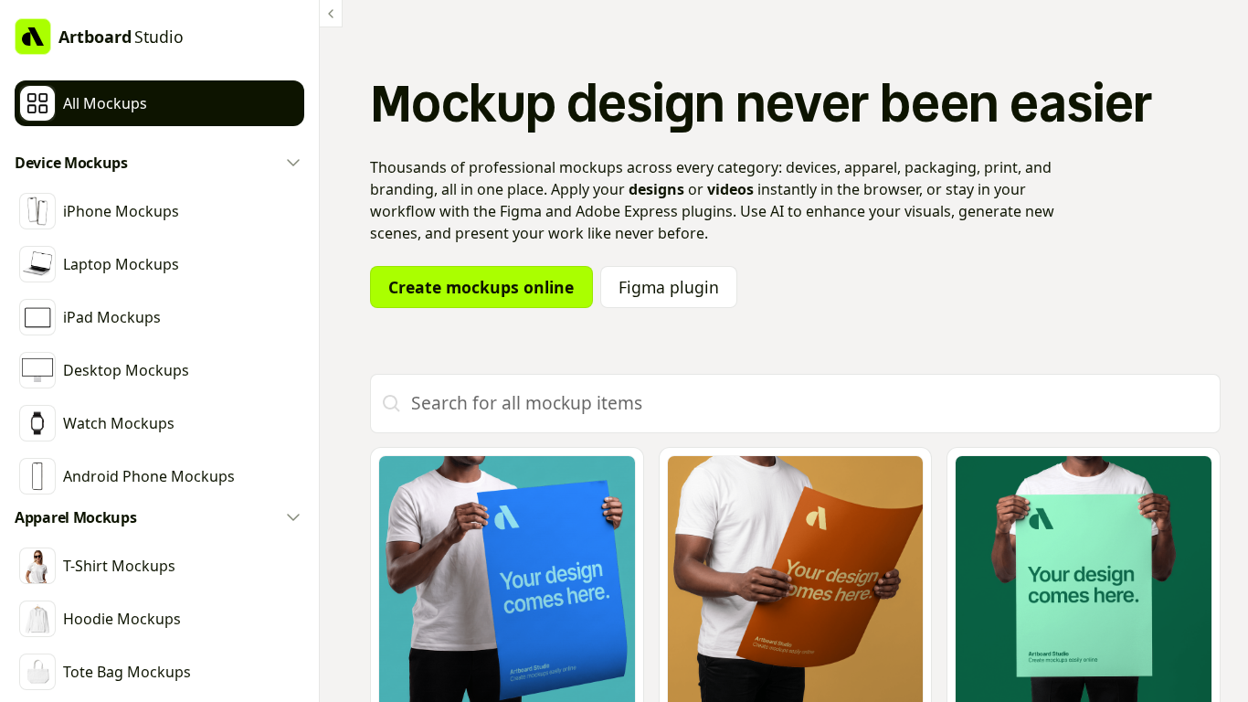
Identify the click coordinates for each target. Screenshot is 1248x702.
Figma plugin (669, 287)
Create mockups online (481, 287)
